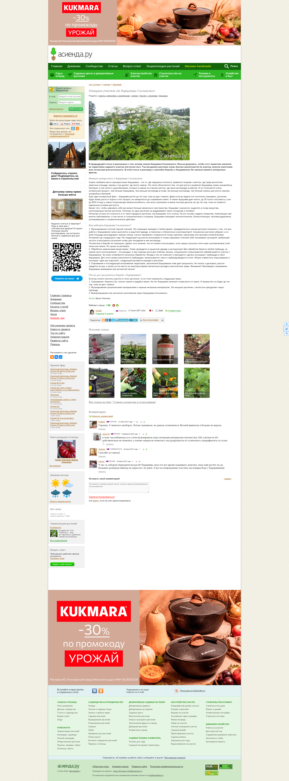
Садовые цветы (136, 713)
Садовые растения (96, 716)
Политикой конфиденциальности (62, 135)
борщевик (117, 84)
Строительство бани (215, 716)
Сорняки (92, 726)
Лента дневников (65, 706)
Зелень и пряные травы (99, 713)
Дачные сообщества (66, 709)
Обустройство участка (183, 702)
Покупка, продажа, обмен (68, 745)
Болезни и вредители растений (102, 740)
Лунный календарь (65, 738)
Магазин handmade (198, 66)
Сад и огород (60, 74)
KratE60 (101, 422)
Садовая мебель (178, 737)
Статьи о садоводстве (67, 713)
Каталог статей (59, 306)
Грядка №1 (55, 406)
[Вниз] (286, 333)
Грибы (91, 730)
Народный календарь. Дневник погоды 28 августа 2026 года (63, 370)
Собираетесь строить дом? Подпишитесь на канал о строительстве (65, 176)
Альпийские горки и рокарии (184, 716)
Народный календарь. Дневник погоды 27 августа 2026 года (63, 377)
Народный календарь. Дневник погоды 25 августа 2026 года (63, 424)
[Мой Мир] (60, 357)
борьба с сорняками (148, 96)
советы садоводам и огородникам (114, 96)
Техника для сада (137, 741)
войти (96, 500)
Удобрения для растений (99, 733)
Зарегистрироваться (102, 497)
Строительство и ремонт (219, 702)
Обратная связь (100, 766)
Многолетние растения (139, 716)
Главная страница (60, 295)
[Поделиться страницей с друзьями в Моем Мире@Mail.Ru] (110, 320)
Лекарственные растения (68, 741)
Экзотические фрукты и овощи (143, 723)
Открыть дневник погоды (60, 501)
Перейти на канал (64, 278)
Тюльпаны (54, 395)
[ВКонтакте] (56, 357)
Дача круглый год (214, 731)
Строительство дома (215, 706)
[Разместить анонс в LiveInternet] (121, 320)
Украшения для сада (180, 740)
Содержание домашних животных (221, 735)
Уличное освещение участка (184, 726)
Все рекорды (55, 466)
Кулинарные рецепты (215, 741)
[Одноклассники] (52, 357)
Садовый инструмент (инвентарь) (144, 745)
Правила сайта (59, 340)
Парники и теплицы (97, 744)
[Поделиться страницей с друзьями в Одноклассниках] (103, 320)
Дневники (73, 66)
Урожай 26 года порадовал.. (62, 418)
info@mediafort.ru (156, 775)
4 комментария (174, 311)
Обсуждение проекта (62, 325)
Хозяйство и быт (232, 74)
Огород (91, 706)
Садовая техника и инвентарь (145, 738)
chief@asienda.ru (134, 771)
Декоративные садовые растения (147, 702)
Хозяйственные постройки (218, 713)
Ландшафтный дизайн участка (185, 706)
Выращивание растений (99, 720)
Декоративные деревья (139, 706)
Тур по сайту (57, 333)
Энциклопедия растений (163, 66)
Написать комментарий (102, 416)
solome (101, 461)
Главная (56, 66)
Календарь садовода (66, 735)
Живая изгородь (178, 720)
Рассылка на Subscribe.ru (192, 690)
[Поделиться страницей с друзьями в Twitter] (113, 320)
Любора (101, 449)
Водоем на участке (179, 713)
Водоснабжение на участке (183, 744)
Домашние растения (138, 726)
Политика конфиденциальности (166, 766)
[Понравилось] (144, 422)
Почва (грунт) (94, 737)
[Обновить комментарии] (286, 329)
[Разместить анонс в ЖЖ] (133, 320)
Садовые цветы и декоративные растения (93, 74)
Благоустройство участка (141, 74)
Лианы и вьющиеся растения (142, 720)
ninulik (99, 310)
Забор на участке (179, 723)
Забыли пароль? (56, 109)
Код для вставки (150, 320)
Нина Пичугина (119, 771)
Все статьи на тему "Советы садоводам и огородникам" (122, 402)
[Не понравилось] (141, 422)
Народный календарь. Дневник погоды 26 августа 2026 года (63, 412)
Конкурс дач (57, 318)
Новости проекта (60, 329)
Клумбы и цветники (180, 709)
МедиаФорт (75, 771)
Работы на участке (214, 728)
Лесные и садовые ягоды (99, 709)
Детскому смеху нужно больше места (67, 193)
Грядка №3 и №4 (57, 383)
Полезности (63, 728)
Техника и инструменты (207, 74)
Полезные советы (65, 748)
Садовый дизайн (178, 730)
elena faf (105, 434)
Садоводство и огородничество (105, 702)
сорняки (106, 84)
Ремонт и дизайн (213, 709)
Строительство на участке (170, 74)
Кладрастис (55, 527)
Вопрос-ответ (132, 66)
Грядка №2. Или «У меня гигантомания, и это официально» (65, 389)
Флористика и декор (138, 730)
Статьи (113, 66)
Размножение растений (99, 723)
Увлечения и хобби (214, 738)
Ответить (102, 429)
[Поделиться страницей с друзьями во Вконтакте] (106, 320)
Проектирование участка (182, 733)
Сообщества (94, 66)
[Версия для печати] (162, 320)
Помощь (55, 344)
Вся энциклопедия (58, 540)
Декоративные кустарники (140, 709)
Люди (53, 314)
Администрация (59, 336)
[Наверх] (286, 324)
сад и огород (95, 84)
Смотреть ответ (57, 558)
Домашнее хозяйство (217, 724)
